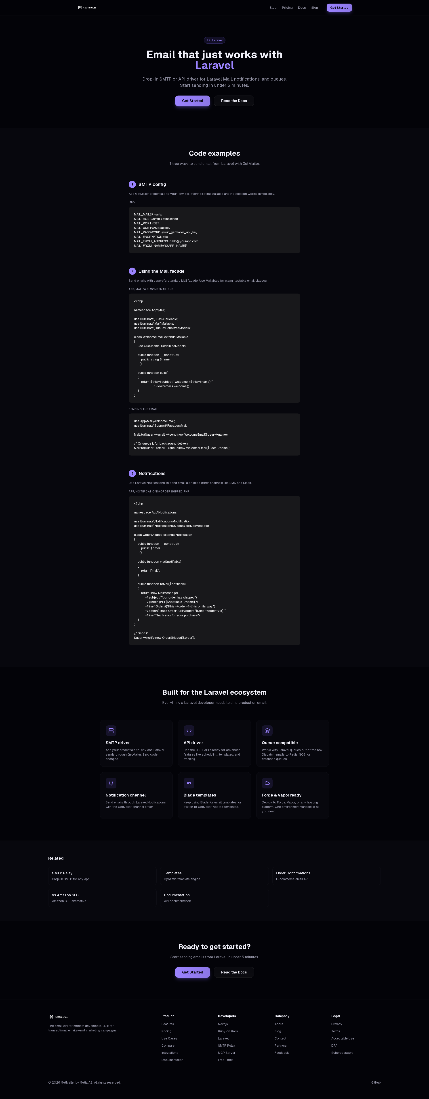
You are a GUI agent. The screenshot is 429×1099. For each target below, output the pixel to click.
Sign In (316, 8)
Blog (273, 8)
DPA (334, 1046)
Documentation (172, 1060)
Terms (335, 1031)
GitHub (376, 1082)
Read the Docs (234, 100)
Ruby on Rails (228, 1031)
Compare (168, 1046)
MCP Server (226, 1053)
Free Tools (225, 1060)
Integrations (170, 1053)
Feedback (282, 1053)
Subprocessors (342, 1053)
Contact (280, 1038)
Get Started (339, 8)
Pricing (287, 8)
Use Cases (169, 1038)
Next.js (223, 1024)
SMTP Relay (226, 1046)
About (279, 1024)
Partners (281, 1046)
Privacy (336, 1024)
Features (168, 1024)
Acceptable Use (342, 1038)
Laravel (223, 1038)
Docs (302, 8)
